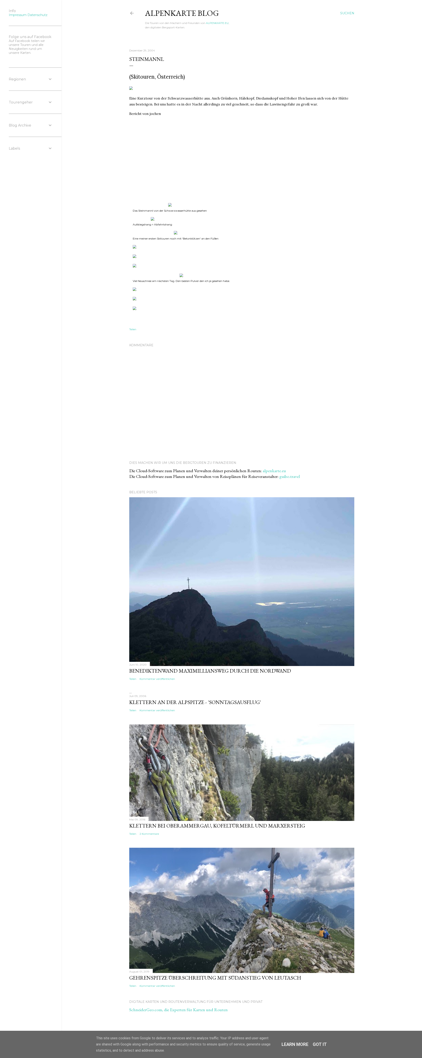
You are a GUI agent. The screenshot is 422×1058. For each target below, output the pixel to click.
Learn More (295, 1044)
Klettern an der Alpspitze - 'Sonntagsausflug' (195, 702)
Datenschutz (37, 15)
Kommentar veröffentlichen (157, 679)
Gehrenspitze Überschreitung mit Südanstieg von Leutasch (215, 977)
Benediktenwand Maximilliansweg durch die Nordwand (210, 670)
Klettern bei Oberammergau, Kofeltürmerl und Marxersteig (217, 825)
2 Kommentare (149, 833)
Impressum (18, 15)
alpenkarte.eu (274, 471)
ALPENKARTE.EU (217, 23)
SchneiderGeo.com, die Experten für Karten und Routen (178, 1010)
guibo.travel (289, 476)
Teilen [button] (132, 329)
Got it (320, 1044)
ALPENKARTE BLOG (182, 13)
